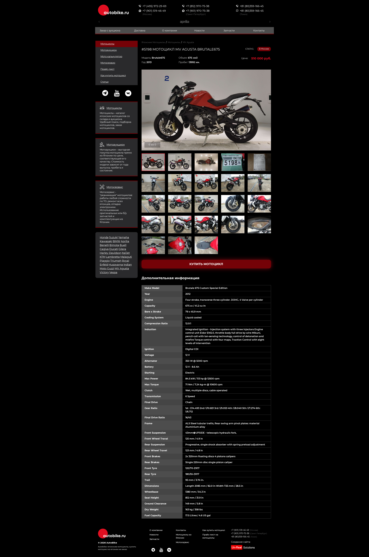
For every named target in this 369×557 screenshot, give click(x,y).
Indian (128, 264)
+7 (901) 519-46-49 (240, 530)
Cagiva (104, 249)
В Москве (264, 49)
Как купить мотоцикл (113, 75)
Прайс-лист (107, 69)
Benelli (104, 245)
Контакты (259, 30)
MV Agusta (122, 268)
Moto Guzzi (107, 268)
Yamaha (123, 237)
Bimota (114, 245)
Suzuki (113, 237)
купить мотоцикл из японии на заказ (117, 547)
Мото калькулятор (111, 56)
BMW (116, 241)
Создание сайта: (240, 542)
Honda (104, 237)
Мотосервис (107, 62)
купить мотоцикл (206, 264)
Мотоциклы (107, 43)
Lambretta (113, 256)
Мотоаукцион (108, 50)
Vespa (113, 272)
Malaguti (126, 256)
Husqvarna (116, 264)
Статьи (104, 81)
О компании (169, 30)
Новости (199, 30)
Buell (123, 245)
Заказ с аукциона (110, 30)
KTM (102, 256)
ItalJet (126, 253)
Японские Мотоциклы (153, 42)
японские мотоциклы (118, 546)
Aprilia (125, 241)
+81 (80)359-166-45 (240, 536)
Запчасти (229, 30)
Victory (104, 272)
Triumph (115, 260)
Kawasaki (106, 241)
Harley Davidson (110, 253)
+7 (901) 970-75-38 (240, 533)
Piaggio (105, 260)
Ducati (113, 249)
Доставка (139, 30)
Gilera (122, 249)
